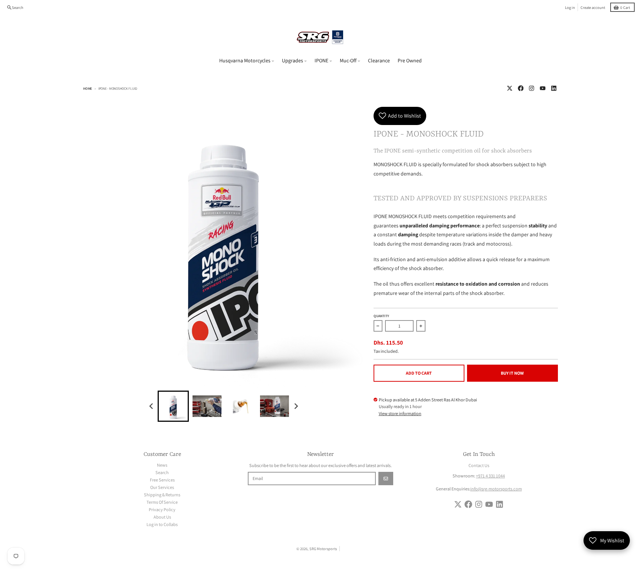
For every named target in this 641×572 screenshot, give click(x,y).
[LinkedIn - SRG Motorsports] (553, 88)
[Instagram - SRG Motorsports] (531, 88)
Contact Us (479, 465)
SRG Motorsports (323, 548)
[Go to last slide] (152, 406)
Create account (593, 7)
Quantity (381, 315)
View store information (400, 413)
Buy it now (512, 373)
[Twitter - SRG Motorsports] (509, 88)
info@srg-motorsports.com (496, 489)
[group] (173, 406)
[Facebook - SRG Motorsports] (520, 88)
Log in (570, 7)
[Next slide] (295, 406)
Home (87, 88)
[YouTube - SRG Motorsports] (543, 88)
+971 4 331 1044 (490, 476)
